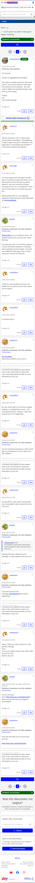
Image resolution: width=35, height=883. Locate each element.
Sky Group (4, 867)
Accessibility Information (27, 864)
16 (5, 107)
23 (5, 420)
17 (5, 154)
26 (5, 563)
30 (5, 768)
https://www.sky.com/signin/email (17, 697)
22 (5, 383)
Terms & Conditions (28, 862)
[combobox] (16, 14)
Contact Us (30, 865)
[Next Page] (25, 52)
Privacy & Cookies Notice (8, 864)
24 (5, 478)
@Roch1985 (6, 235)
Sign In (33, 3)
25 (5, 513)
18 (5, 207)
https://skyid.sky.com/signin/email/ (14, 743)
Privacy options (5, 862)
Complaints (4, 865)
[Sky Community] (11, 2)
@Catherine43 (9, 543)
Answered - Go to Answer (17, 39)
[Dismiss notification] (32, 7)
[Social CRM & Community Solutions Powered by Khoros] (29, 878)
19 (5, 260)
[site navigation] (2, 2)
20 (5, 295)
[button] (32, 58)
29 (5, 708)
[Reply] (30, 111)
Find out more (6, 231)
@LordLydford (7, 357)
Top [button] (18, 858)
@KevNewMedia (10, 200)
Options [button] (3, 27)
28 (5, 664)
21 (5, 328)
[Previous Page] (10, 52)
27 (5, 620)
